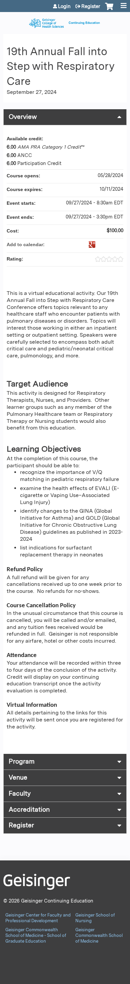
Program (22, 761)
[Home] (65, 21)
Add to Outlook (118, 244)
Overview (23, 117)
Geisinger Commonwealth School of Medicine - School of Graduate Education (35, 935)
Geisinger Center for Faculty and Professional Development (38, 918)
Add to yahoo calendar (100, 244)
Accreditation (29, 809)
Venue (18, 777)
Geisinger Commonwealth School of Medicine (99, 935)
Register (90, 6)
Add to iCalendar (109, 244)
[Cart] (109, 10)
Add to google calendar (92, 244)
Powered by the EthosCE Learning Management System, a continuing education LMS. (103, 979)
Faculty (20, 793)
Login (64, 6)
